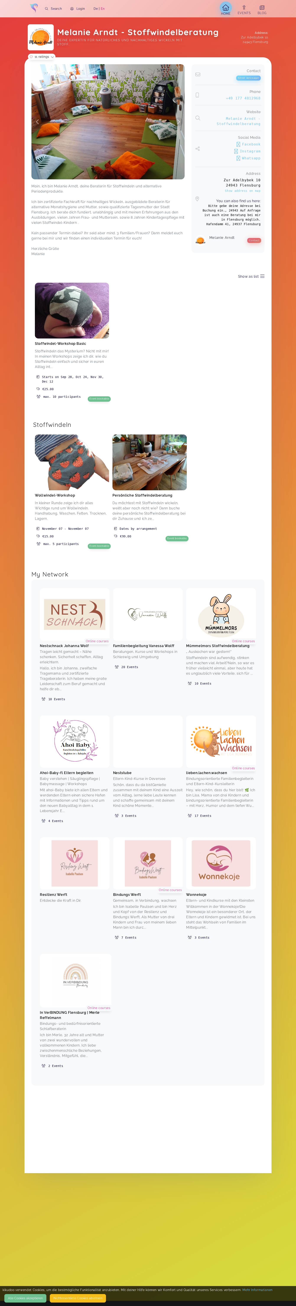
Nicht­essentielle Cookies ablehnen (78, 1298)
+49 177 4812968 (243, 98)
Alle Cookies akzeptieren (25, 1298)
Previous (37, 121)
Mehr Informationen (257, 1290)
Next (178, 121)
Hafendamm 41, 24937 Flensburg (233, 224)
